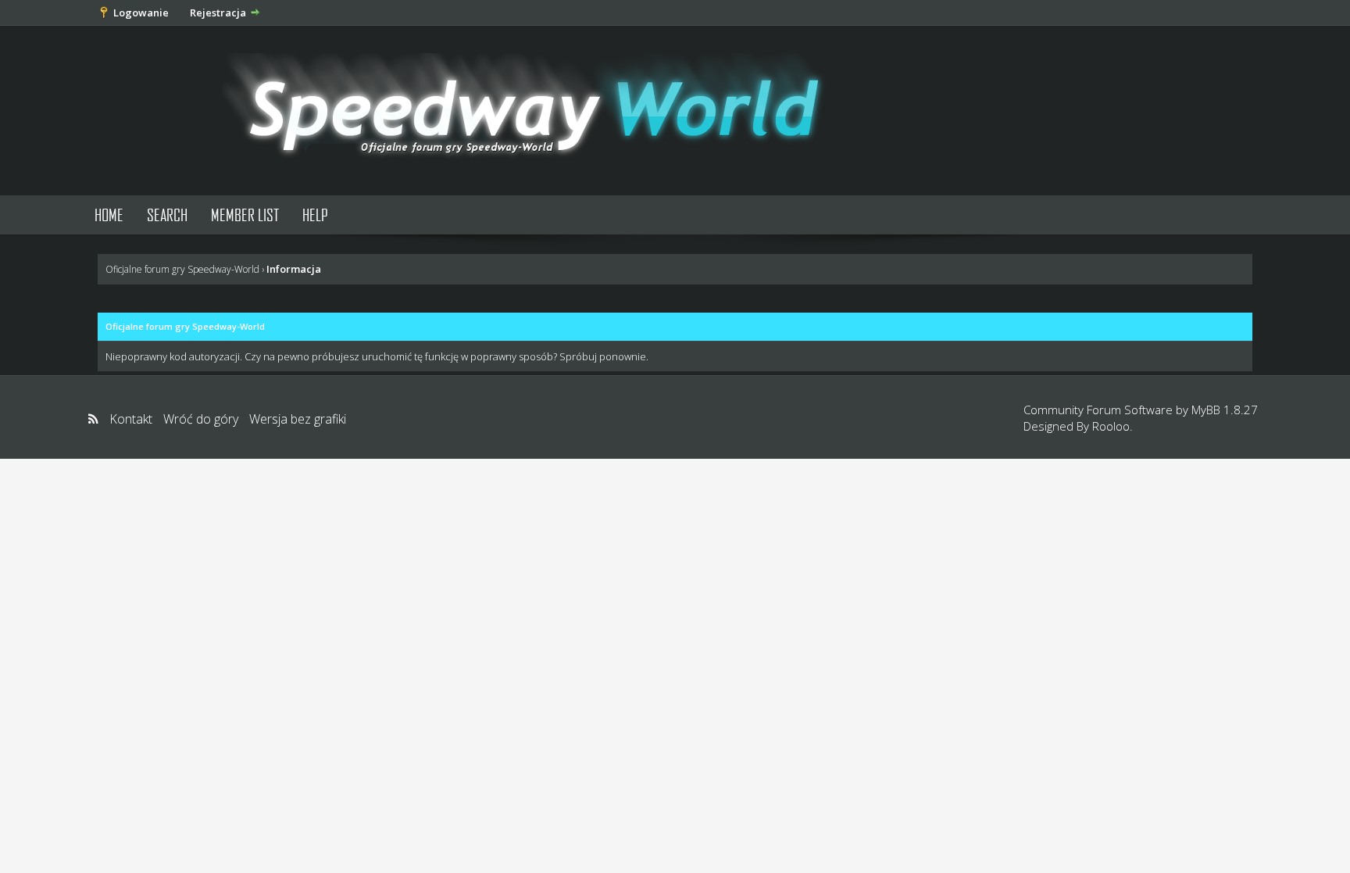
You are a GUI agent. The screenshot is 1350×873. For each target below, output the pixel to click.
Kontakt (130, 419)
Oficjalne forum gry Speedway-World (182, 269)
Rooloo (1111, 426)
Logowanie (141, 12)
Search (167, 214)
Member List (245, 214)
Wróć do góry (200, 419)
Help (315, 214)
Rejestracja (218, 12)
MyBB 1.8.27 (1224, 409)
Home (109, 214)
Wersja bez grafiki (297, 419)
